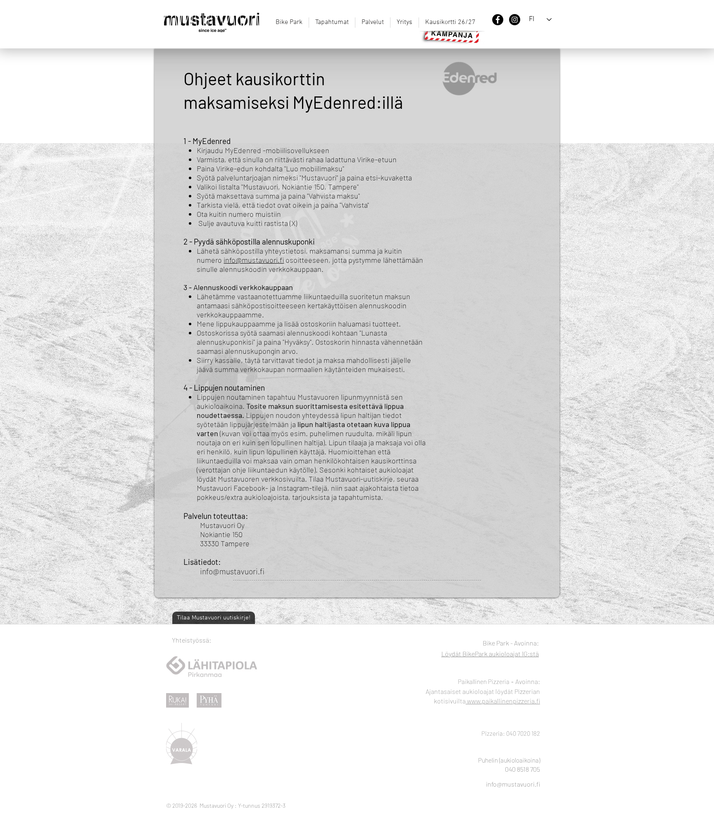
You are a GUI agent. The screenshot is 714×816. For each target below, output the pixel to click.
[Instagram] (514, 19)
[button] (372, 22)
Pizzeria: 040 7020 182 (510, 733)
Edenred (216, 141)
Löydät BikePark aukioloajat (481, 654)
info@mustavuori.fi (254, 259)
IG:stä (530, 654)
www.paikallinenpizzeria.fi (503, 701)
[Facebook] (497, 19)
